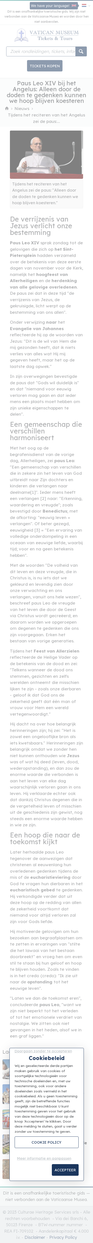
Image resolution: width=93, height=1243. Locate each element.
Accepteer (65, 1170)
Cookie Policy (46, 1142)
